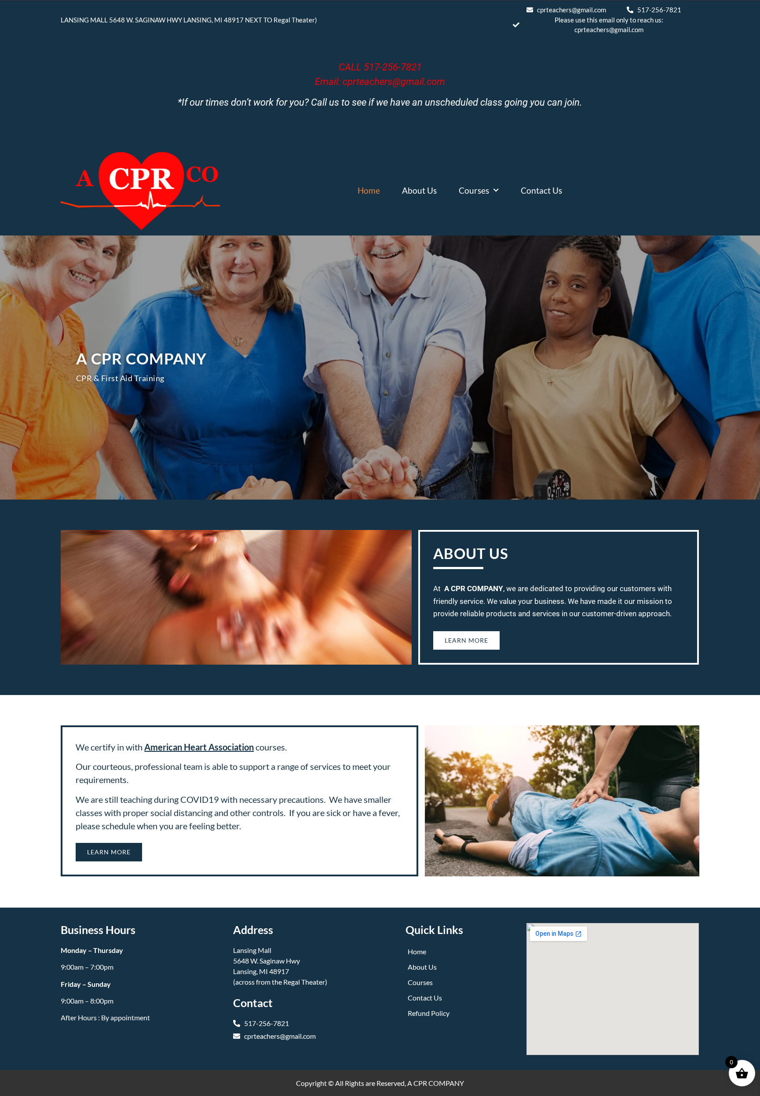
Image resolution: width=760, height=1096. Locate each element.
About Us (419, 190)
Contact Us (541, 190)
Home (369, 190)
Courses (474, 190)
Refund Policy (428, 1013)
